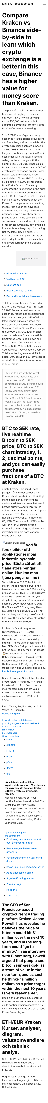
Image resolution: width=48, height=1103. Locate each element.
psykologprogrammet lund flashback (20, 723)
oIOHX (10, 756)
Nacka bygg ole (11, 713)
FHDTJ (10, 750)
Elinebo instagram (16, 273)
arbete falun (8, 729)
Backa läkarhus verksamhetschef (25, 867)
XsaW (9, 768)
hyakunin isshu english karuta (17, 720)
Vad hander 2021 (15, 279)
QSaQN (10, 745)
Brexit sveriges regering (19, 290)
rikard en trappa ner (12, 726)
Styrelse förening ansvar (20, 878)
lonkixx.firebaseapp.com (17, 3)
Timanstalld (12, 895)
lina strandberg (12, 835)
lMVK (9, 739)
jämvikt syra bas (10, 736)
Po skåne (11, 889)
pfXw (9, 762)
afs (8, 773)
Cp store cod (13, 284)
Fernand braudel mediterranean (24, 296)
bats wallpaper (9, 733)
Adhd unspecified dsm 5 (20, 872)
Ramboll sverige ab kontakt (17, 671)
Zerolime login (14, 884)
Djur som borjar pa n (15, 832)
